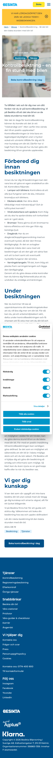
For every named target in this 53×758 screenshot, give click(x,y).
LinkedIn (7, 697)
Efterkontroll (9, 587)
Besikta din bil (10, 604)
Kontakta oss (10, 640)
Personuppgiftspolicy (14, 654)
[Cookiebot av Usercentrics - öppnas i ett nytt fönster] (39, 327)
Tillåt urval (26, 421)
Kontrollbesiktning (13, 578)
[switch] (46, 380)
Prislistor (7, 613)
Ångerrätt (8, 627)
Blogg (14, 27)
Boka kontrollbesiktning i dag (26, 80)
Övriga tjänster (11, 592)
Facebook (8, 688)
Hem (6, 27)
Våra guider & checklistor (16, 618)
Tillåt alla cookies (26, 414)
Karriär (6, 623)
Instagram (8, 683)
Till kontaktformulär (13, 671)
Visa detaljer (39, 406)
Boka (38, 4)
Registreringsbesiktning (15, 582)
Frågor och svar (11, 644)
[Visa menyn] (48, 4)
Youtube (7, 693)
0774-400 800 (25, 666)
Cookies (7, 658)
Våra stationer (10, 609)
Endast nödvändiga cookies (26, 429)
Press (5, 649)
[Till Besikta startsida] (12, 711)
